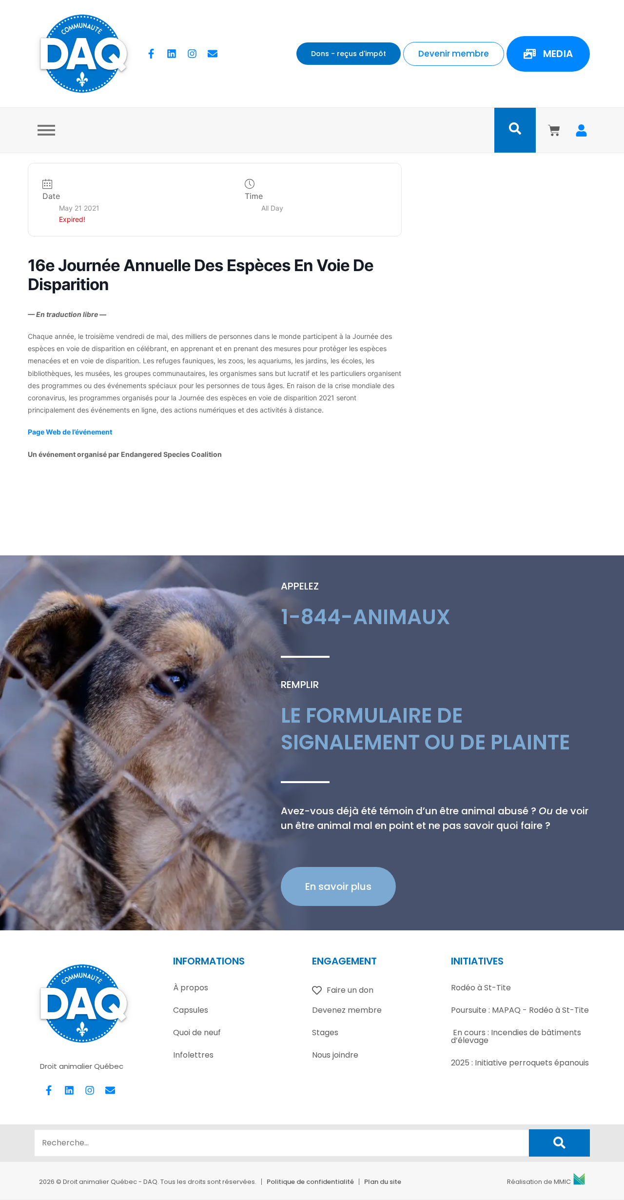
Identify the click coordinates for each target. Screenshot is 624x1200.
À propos (190, 987)
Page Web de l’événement (70, 432)
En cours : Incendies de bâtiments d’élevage (516, 1036)
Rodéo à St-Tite (481, 987)
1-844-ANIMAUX (365, 617)
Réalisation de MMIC (539, 1181)
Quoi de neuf (197, 1032)
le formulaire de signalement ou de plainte (425, 729)
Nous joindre (335, 1055)
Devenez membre (347, 1010)
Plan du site (382, 1181)
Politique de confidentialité (310, 1181)
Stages (325, 1032)
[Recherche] (559, 1143)
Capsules (190, 1010)
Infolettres (193, 1055)
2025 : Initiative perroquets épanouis (520, 1062)
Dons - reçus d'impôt (348, 54)
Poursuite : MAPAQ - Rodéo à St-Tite (520, 1010)
